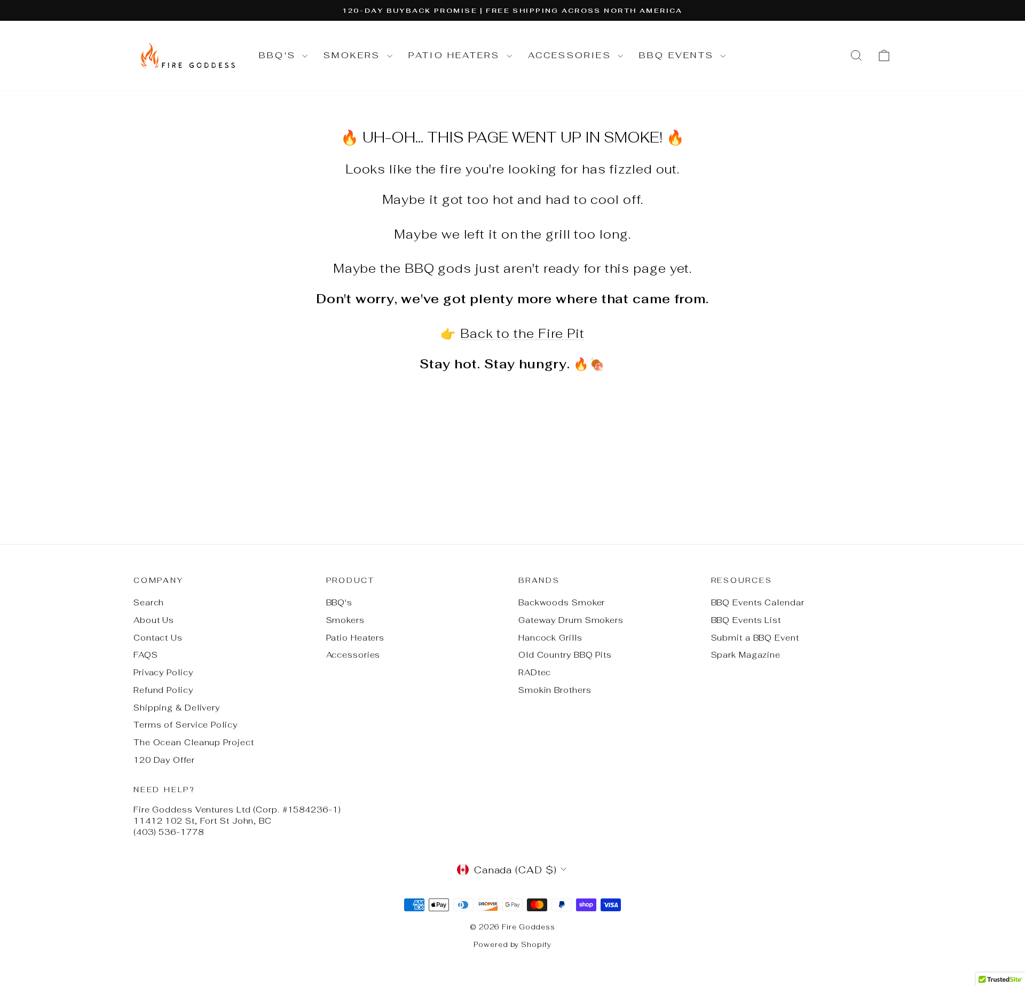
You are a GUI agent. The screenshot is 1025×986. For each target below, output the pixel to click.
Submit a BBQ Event (755, 638)
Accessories (571, 55)
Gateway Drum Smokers (571, 620)
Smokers (354, 55)
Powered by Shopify (512, 944)
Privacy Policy (163, 672)
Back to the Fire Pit (522, 334)
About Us (153, 620)
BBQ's (279, 55)
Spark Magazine (746, 655)
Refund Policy (163, 690)
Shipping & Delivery (176, 708)
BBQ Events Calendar (758, 602)
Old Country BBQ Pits (565, 655)
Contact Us (158, 638)
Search (148, 602)
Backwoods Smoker (561, 602)
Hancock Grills (550, 638)
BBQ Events (678, 55)
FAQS (145, 655)
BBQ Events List (746, 620)
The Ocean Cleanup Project (193, 742)
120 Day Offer (164, 760)
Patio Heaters (456, 55)
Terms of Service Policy (185, 725)
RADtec (534, 672)
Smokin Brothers (555, 690)
